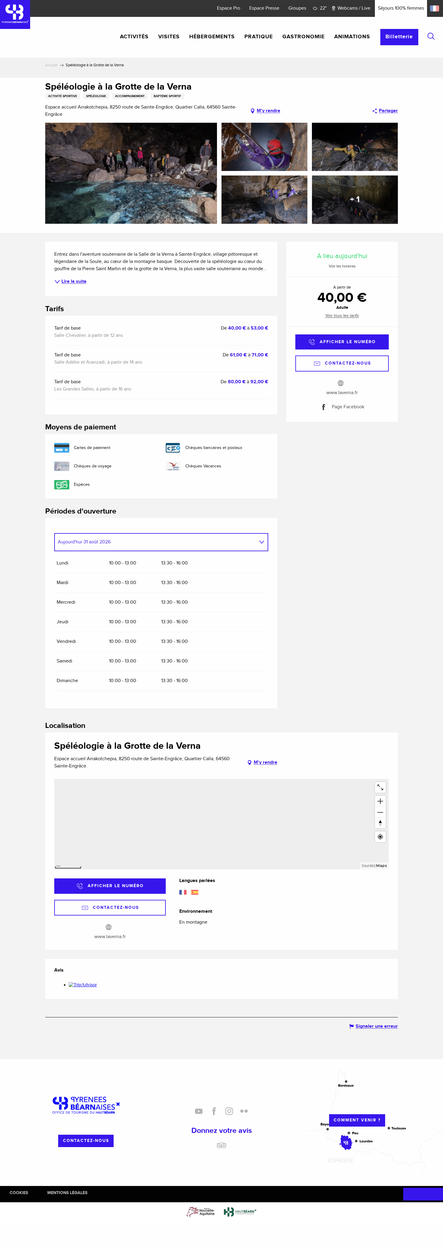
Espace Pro (228, 8)
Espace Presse (264, 8)
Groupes (297, 8)
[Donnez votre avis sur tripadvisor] (221, 1147)
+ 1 (355, 199)
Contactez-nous (86, 1140)
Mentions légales (67, 1192)
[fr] (435, 8)
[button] (431, 36)
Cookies (19, 1192)
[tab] (155, 542)
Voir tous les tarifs (342, 315)
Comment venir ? (357, 1120)
